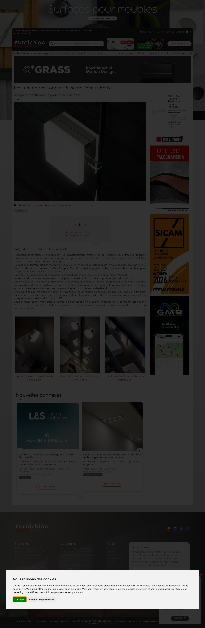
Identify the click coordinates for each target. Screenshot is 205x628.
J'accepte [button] (19, 599)
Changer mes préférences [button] (41, 599)
